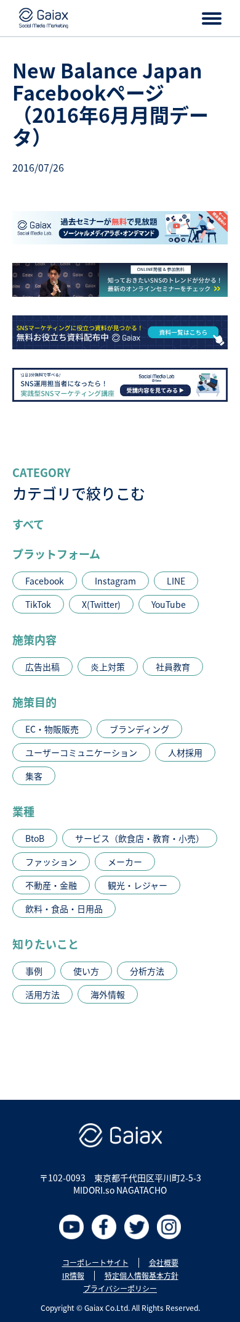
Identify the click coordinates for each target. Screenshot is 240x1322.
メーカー (125, 861)
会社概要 (163, 1263)
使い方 (86, 971)
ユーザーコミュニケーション (81, 752)
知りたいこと (45, 944)
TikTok (38, 604)
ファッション (51, 861)
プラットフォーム (56, 554)
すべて (28, 524)
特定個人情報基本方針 (141, 1276)
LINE (176, 581)
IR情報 (73, 1276)
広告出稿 (42, 666)
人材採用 (185, 752)
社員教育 (173, 666)
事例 (33, 971)
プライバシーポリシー (120, 1289)
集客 (33, 776)
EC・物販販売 (52, 729)
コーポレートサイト (95, 1263)
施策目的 (34, 702)
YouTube (168, 604)
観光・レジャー (137, 885)
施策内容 (34, 639)
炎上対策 (107, 666)
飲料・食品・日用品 (64, 908)
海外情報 (107, 994)
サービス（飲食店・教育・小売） (139, 838)
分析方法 (147, 971)
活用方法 (42, 994)
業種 (23, 811)
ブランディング (139, 729)
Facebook (44, 581)
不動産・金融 (51, 885)
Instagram (115, 581)
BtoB (34, 838)
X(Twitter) (101, 604)
